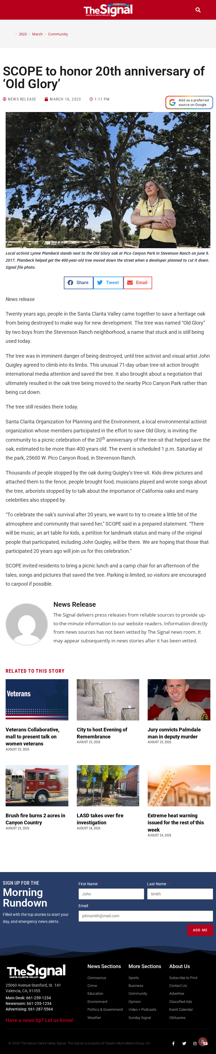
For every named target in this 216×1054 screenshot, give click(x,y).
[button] (18, 10)
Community (58, 33)
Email (83, 906)
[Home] (12, 33)
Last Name (157, 884)
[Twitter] (184, 1044)
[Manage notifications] (202, 1041)
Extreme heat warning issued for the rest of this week (176, 822)
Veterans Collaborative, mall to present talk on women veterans (33, 737)
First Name (88, 884)
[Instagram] (195, 1044)
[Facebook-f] (174, 1044)
